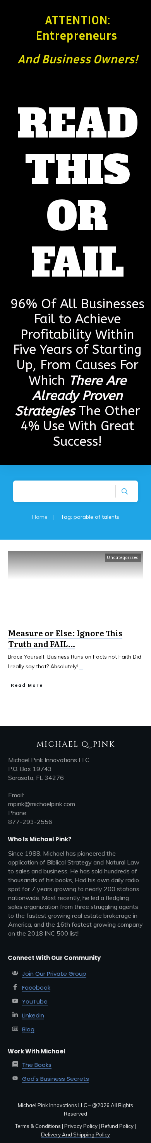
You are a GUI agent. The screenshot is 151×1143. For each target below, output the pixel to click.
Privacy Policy (81, 1126)
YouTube (35, 1001)
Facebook (36, 987)
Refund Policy (117, 1126)
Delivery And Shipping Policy (75, 1134)
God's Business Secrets (55, 1079)
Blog (28, 1029)
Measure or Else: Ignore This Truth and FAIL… (65, 638)
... (81, 666)
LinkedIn (33, 1015)
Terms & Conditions (38, 1126)
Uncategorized (123, 557)
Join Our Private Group (54, 974)
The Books (36, 1065)
